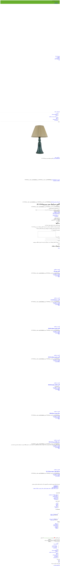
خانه (59, 158)
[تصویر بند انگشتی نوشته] (56, 513)
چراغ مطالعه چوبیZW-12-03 (54, 441)
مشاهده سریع (57, 275)
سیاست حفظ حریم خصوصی (53, 494)
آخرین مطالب (55, 498)
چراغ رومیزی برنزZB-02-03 (55, 413)
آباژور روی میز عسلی (52, 116)
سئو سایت (45, 537)
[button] (57, 274)
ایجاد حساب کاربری (57, 565)
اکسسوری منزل (55, 158)
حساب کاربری (55, 524)
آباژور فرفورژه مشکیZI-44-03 (54, 328)
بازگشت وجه (56, 495)
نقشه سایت (56, 499)
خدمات (57, 503)
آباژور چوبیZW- (57, 271)
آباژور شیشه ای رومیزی (54, 514)
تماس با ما (56, 497)
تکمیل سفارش (55, 525)
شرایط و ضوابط (55, 496)
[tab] (55, 215)
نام (59, 238)
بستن (59, 561)
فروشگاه (56, 523)
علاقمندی (56, 527)
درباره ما (56, 507)
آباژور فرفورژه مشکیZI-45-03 (54, 357)
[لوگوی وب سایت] (56, 55)
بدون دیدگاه (52, 515)
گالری (57, 504)
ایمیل (58, 240)
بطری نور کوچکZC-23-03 (55, 179)
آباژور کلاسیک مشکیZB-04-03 (54, 384)
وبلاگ (57, 505)
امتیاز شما (58, 230)
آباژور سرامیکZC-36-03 (55, 299)
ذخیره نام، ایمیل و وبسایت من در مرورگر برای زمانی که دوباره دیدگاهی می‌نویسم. (45, 242)
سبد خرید (56, 526)
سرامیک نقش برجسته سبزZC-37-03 (53, 471)
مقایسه (56, 528)
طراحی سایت (50, 537)
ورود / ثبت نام (55, 557)
